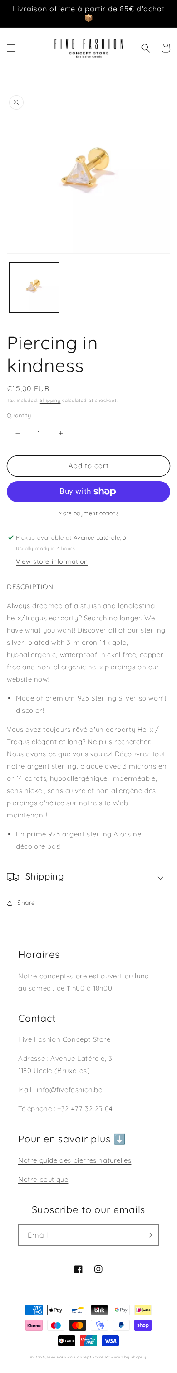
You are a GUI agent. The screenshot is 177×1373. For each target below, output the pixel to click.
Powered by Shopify (126, 1357)
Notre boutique (43, 1179)
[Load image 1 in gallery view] (34, 288)
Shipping (50, 400)
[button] (11, 48)
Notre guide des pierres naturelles (74, 1160)
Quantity (19, 415)
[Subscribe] (148, 1235)
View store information (52, 561)
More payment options (88, 513)
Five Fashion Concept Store (75, 1357)
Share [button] (26, 903)
